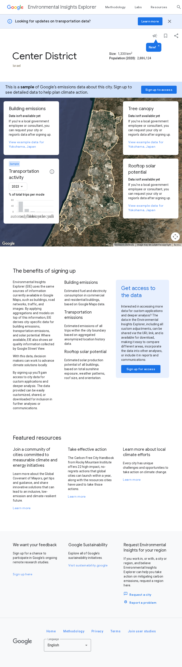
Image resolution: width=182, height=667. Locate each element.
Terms (177, 244)
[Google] (22, 641)
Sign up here (22, 574)
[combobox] (18, 186)
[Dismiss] (158, 46)
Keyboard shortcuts (124, 245)
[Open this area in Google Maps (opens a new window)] (8, 243)
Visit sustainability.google (88, 565)
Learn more (22, 508)
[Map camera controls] (175, 236)
